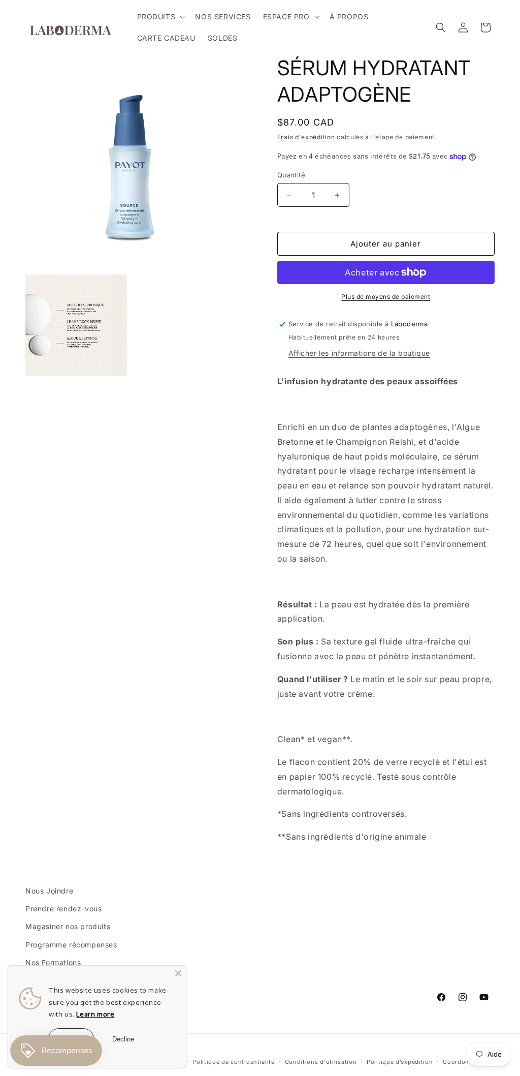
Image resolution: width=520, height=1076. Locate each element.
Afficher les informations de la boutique (359, 353)
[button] (160, 16)
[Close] (178, 973)
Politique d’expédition (400, 1061)
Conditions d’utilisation (321, 1061)
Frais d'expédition (306, 137)
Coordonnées (463, 1061)
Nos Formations (53, 962)
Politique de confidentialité (233, 1061)
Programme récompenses (71, 944)
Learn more (95, 1014)
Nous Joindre (49, 890)
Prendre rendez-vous (63, 908)
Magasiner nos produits (67, 926)
